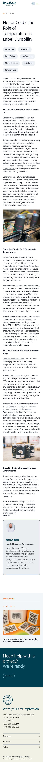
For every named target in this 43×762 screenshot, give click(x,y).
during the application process (16, 143)
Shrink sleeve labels (23, 365)
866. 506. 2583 (8, 720)
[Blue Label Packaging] (9, 4)
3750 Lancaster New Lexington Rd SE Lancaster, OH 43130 (18, 716)
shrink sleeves (14, 376)
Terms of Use (17, 759)
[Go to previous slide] (3, 606)
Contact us (8, 676)
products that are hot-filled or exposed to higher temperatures (21, 166)
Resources (7, 741)
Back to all (9, 13)
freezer (34, 188)
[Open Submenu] (39, 736)
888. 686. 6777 (13, 724)
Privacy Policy (7, 759)
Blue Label (7, 736)
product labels (24, 104)
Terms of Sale (27, 759)
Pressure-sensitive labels (13, 359)
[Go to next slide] (14, 606)
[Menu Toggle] (37, 3)
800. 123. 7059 (13, 727)
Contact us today (10, 510)
